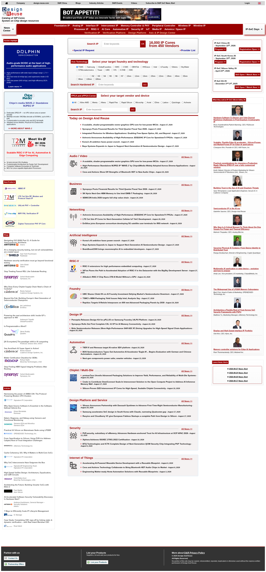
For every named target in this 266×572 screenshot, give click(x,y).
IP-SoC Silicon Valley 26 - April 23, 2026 (225, 69)
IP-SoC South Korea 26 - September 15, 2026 (225, 57)
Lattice (165, 102)
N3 (99, 76)
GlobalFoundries (104, 67)
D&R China (62, 3)
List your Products (98, 562)
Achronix (187, 102)
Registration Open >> (250, 49)
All (75, 102)
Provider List (188, 50)
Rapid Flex (113, 102)
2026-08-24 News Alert (238, 373)
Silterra (174, 67)
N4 (105, 76)
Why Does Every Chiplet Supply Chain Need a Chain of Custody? (27, 288)
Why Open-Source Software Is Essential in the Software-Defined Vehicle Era (28, 407)
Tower (100, 70)
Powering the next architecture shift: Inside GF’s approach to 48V (24, 316)
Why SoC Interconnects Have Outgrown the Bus (24, 463)
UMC (108, 70)
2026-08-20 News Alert (238, 377)
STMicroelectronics (86, 70)
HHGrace (146, 67)
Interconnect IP (109, 25)
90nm (80, 79)
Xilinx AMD (84, 102)
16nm (145, 76)
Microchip (139, 102)
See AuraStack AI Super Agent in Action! (21, 348)
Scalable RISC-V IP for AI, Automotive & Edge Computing (29, 154)
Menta (94, 102)
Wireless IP (184, 25)
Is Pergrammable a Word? (15, 326)
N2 (93, 76)
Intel (155, 67)
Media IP (157, 29)
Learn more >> (15, 86)
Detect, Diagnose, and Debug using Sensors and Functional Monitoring (25, 419)
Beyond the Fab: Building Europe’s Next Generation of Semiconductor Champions (27, 299)
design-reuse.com (41, 3)
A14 (80, 76)
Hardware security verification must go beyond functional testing (28, 262)
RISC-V (95, 29)
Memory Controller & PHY (135, 25)
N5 (110, 76)
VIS (115, 70)
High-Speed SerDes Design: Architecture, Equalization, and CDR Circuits (27, 474)
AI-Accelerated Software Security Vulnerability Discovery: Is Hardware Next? (28, 498)
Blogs (78, 3)
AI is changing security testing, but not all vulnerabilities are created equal (28, 251)
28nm (169, 76)
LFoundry (164, 67)
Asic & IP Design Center (162, 33)
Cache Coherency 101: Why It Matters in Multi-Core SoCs (28, 453)
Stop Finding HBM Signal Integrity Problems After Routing (25, 368)
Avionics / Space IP (175, 29)
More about (188, 553)
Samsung (91, 67)
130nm (89, 79)
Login (247, 3)
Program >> (220, 49)
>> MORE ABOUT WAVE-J (20, 128)
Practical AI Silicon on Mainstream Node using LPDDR (27, 430)
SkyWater (185, 67)
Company (21, 3)
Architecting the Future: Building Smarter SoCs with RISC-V (26, 486)
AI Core (106, 29)
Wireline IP (199, 25)
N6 (116, 76)
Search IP (92, 43)
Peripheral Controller (163, 25)
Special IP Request (84, 50)
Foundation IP (62, 25)
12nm (137, 76)
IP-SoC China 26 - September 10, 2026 (225, 44)
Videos (134, 3)
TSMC (81, 67)
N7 (122, 76)
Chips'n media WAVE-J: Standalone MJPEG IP (28, 104)
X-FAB (122, 70)
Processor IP (81, 29)
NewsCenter (7, 29)
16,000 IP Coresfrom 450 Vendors (164, 44)
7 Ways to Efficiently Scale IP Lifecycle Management (26, 511)
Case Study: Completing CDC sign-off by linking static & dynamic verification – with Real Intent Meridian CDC (28, 521)
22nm (161, 76)
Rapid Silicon (127, 102)
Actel (149, 102)
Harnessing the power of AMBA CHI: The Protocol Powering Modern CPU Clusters (25, 395)
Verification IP (92, 33)
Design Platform (137, 33)
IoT (147, 29)
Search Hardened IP (82, 84)
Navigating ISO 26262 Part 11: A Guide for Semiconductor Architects (22, 241)
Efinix (157, 102)
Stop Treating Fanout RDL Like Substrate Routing (25, 271)
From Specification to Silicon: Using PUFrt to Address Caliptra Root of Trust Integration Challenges (27, 439)
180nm (98, 79)
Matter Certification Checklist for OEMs (20, 358)
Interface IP (92, 25)
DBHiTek (135, 67)
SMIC (117, 67)
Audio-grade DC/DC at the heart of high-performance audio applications (29, 64)
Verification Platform (114, 33)
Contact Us (12, 558)
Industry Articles (96, 3)
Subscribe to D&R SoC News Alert (160, 3)
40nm (177, 76)
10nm (129, 76)
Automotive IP (120, 29)
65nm (185, 76)
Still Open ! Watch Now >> (247, 74)
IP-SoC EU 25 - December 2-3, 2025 (225, 82)
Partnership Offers (16, 564)
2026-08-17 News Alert (238, 381)
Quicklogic (176, 102)
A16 (86, 76)
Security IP (137, 29)
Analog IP (77, 25)
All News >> (186, 157)
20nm (153, 76)
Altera (103, 102)
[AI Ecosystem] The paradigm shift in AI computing (26, 342)
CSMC (125, 67)
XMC (131, 70)
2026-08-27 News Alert (238, 369)
